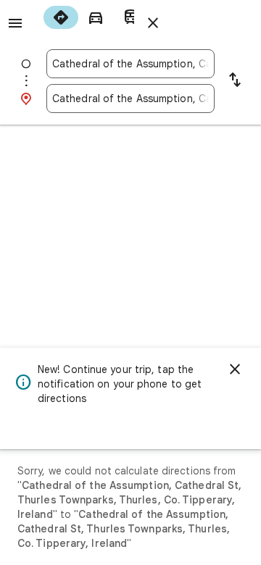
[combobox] (130, 63)
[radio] (61, 17)
